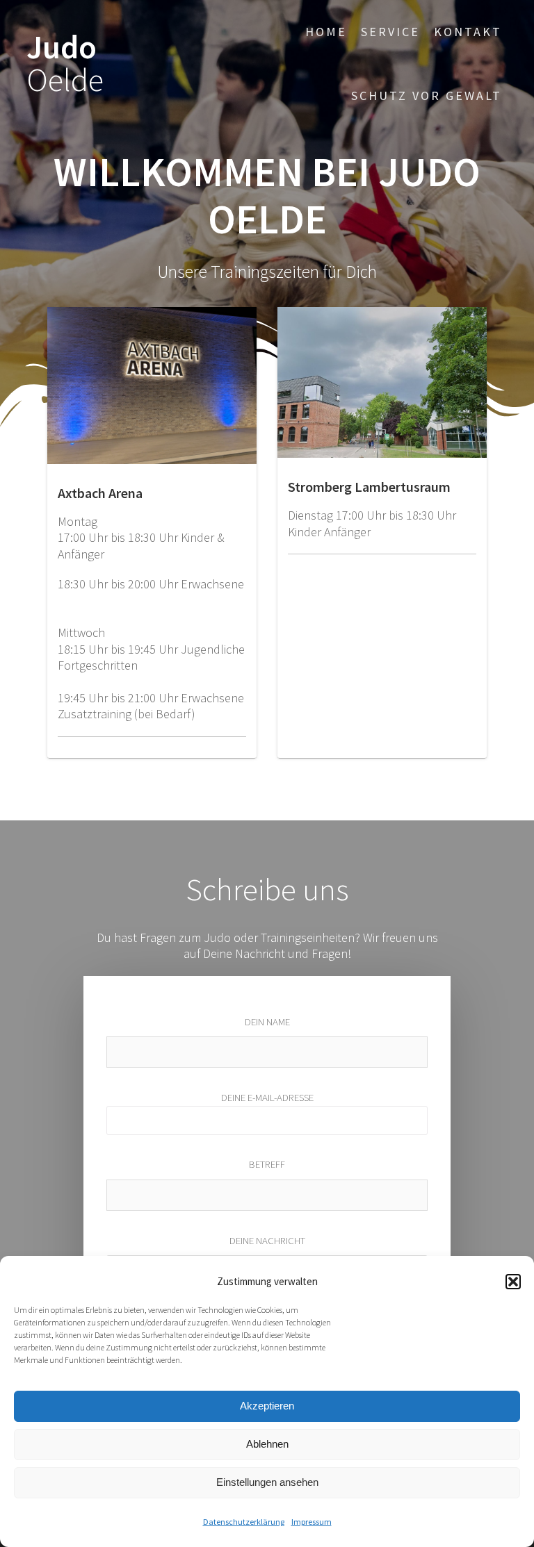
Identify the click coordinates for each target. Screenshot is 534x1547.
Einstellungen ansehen (267, 1482)
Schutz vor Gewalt (426, 96)
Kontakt (468, 32)
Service (390, 32)
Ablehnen (267, 1444)
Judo (65, 64)
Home (326, 32)
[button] (513, 1282)
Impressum (311, 1521)
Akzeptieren (267, 1406)
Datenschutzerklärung (243, 1521)
